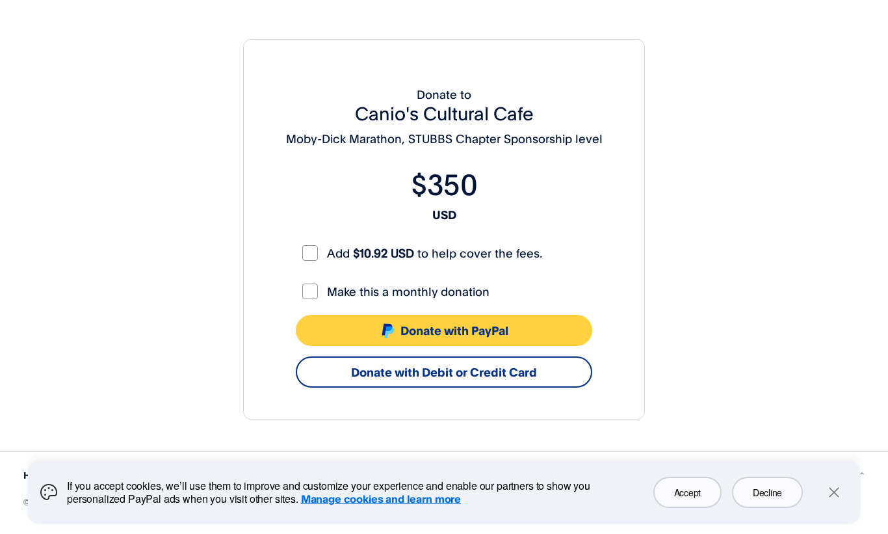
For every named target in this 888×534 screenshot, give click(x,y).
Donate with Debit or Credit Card (444, 372)
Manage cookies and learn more (381, 498)
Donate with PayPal (454, 330)
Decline (767, 492)
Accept (687, 492)
